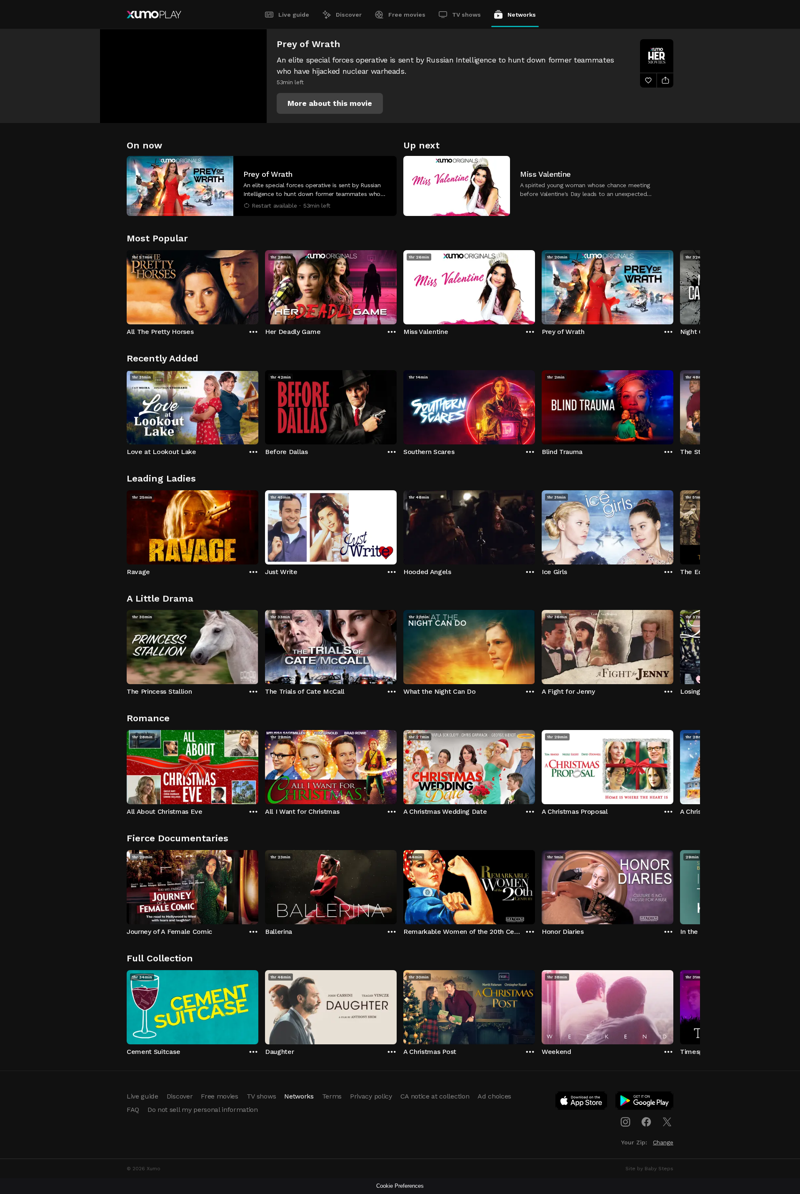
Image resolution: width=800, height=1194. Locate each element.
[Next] (673, 285)
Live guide (293, 14)
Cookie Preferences (400, 1186)
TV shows (466, 14)
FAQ (133, 1110)
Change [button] (663, 1142)
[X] (667, 1122)
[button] (330, 103)
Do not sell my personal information (203, 1110)
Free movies (406, 14)
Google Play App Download (644, 1102)
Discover (349, 14)
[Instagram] (625, 1122)
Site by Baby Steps (649, 1168)
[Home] (154, 14)
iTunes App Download (581, 1102)
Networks (522, 14)
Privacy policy (371, 1096)
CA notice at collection (435, 1096)
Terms (332, 1096)
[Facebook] (646, 1122)
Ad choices (494, 1096)
